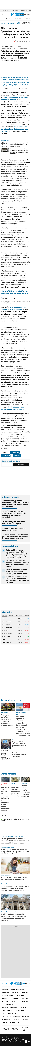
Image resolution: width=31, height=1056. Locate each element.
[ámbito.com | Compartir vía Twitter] (22, 41)
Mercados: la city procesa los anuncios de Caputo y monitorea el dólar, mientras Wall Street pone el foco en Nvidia (15, 504)
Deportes (24, 1001)
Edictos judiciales (21, 1019)
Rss (3, 1013)
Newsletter (25, 983)
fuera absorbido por (14, 129)
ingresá (28, 14)
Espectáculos (7, 1010)
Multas (4, 1022)
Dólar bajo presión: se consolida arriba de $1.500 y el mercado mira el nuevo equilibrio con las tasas (15, 841)
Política (25, 993)
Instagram (10, 983)
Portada (5, 990)
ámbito (3, 23)
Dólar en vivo (15, 10)
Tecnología (19, 1010)
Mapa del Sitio (13, 1013)
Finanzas (15, 993)
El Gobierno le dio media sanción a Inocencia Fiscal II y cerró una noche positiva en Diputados (17, 564)
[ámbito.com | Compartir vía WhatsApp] (18, 41)
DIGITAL (6, 1029)
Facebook (6, 983)
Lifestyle (24, 998)
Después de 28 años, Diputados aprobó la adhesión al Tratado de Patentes (19, 744)
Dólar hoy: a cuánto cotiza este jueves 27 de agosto (14, 529)
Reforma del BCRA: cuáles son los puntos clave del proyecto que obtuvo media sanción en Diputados (19, 151)
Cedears (27, 615)
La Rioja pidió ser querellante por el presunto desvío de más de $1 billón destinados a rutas (15, 78)
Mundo (14, 1001)
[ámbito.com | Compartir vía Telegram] (26, 41)
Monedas (4, 615)
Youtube (19, 983)
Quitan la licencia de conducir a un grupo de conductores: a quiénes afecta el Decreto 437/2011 (15, 537)
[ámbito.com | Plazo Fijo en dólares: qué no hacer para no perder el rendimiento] (6, 755)
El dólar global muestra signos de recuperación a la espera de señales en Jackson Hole (15, 851)
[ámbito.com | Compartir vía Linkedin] (24, 41)
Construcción (6, 455)
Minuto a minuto (4, 784)
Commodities (18, 615)
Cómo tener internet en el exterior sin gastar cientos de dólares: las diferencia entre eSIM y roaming (15, 888)
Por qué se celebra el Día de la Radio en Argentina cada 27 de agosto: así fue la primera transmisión (14, 514)
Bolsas (11, 615)
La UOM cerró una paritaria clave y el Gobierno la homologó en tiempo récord (17, 572)
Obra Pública (19, 23)
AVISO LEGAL (6, 1019)
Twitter (2, 983)
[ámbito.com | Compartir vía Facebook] (20, 41)
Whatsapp (24, 983)
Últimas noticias (17, 990)
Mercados (20, 996)
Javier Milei (16, 455)
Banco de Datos (7, 996)
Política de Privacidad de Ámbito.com (15, 1016)
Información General (10, 1007)
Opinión (15, 998)
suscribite (23, 14)
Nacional (5, 1001)
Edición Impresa (7, 1004)
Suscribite (21, 464)
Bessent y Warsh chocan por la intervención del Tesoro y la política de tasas (19, 144)
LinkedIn (15, 983)
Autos (23, 1007)
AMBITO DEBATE (24, 1029)
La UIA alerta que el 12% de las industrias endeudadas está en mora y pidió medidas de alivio (17, 579)
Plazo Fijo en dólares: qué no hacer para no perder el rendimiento (20, 754)
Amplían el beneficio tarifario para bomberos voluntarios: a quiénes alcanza (7, 720)
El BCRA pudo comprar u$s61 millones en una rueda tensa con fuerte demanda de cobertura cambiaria (13, 917)
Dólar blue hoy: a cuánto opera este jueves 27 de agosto (14, 523)
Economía (18, 19)
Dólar (8, 19)
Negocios (5, 998)
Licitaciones (14, 1022)
